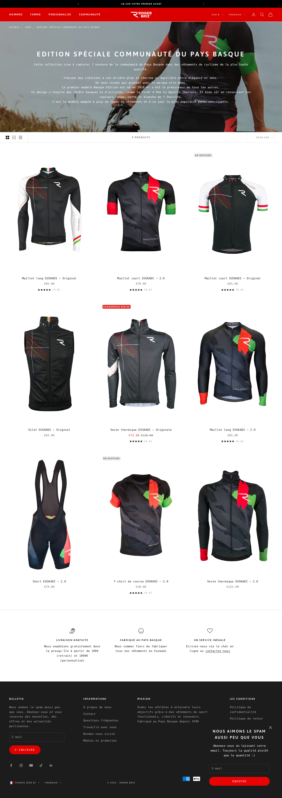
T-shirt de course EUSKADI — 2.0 (141, 581)
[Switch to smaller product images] (14, 137)
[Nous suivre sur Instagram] (21, 765)
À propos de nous (97, 707)
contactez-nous (217, 651)
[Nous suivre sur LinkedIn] (51, 765)
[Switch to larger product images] (7, 137)
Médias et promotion (100, 740)
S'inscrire (25, 749)
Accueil (14, 27)
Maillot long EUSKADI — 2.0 (233, 430)
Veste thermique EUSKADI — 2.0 (232, 581)
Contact (89, 714)
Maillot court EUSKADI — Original (233, 278)
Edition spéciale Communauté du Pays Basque (68, 27)
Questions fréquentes (100, 720)
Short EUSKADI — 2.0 (49, 581)
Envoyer (239, 781)
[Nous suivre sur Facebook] (11, 765)
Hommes (16, 14)
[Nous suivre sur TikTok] (41, 765)
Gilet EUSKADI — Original (49, 430)
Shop (28, 27)
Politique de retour (246, 718)
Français (235, 14)
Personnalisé (60, 14)
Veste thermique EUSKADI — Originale (141, 430)
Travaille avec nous (100, 727)
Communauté (90, 14)
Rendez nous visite (99, 734)
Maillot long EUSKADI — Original (49, 278)
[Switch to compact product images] (20, 137)
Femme (35, 14)
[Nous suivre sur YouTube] (31, 765)
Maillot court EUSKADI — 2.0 (141, 278)
